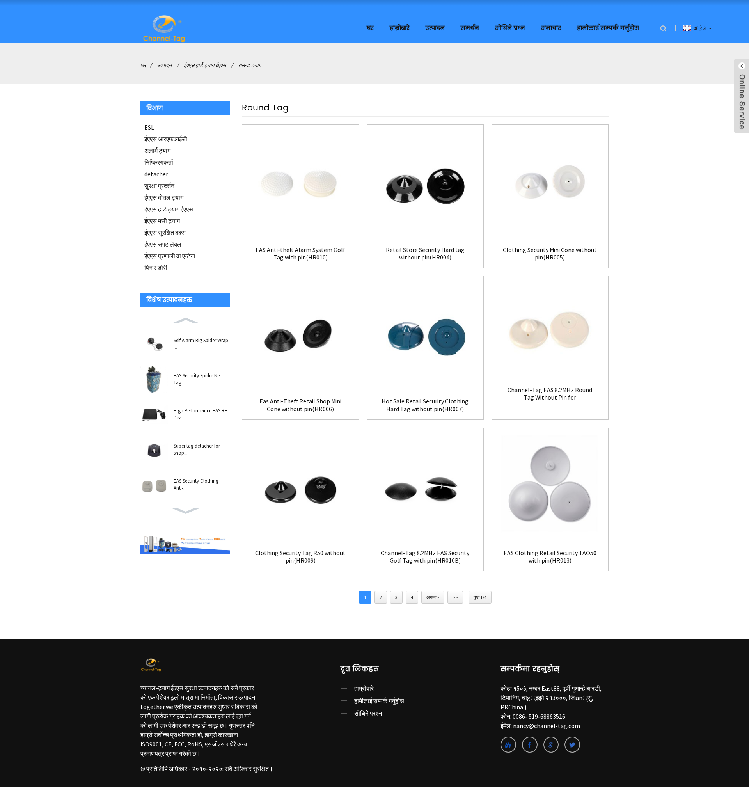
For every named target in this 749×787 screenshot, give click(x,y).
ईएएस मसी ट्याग (162, 221)
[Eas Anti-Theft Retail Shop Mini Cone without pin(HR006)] (300, 334)
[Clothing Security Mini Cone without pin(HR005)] (550, 183)
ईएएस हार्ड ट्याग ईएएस (205, 65)
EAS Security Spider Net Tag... (197, 379)
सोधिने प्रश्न (510, 28)
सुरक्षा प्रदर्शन (159, 186)
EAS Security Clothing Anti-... (196, 484)
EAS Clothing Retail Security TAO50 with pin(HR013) (550, 556)
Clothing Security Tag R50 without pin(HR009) (300, 556)
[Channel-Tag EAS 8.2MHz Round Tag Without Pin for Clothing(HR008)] (550, 328)
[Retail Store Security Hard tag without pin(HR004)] (425, 183)
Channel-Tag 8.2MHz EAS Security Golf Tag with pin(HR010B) (425, 556)
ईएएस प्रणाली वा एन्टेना (169, 256)
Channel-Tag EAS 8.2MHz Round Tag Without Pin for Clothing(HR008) (550, 393)
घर (370, 28)
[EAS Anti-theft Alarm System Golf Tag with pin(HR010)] (300, 183)
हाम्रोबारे (364, 688)
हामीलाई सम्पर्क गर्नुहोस (608, 28)
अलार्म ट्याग (157, 151)
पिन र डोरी (155, 268)
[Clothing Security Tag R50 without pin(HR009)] (300, 486)
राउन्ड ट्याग (249, 65)
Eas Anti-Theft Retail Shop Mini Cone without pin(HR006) (300, 405)
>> (455, 597)
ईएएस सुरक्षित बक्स (165, 232)
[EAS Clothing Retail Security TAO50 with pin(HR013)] (550, 486)
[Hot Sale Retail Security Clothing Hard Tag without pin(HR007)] (425, 334)
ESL (149, 127)
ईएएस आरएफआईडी (165, 139)
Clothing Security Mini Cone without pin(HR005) (550, 253)
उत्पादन (435, 28)
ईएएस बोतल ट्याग (163, 197)
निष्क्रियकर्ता (158, 162)
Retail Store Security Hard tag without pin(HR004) (425, 253)
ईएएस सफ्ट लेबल (162, 244)
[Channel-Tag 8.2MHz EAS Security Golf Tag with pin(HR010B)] (425, 486)
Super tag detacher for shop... (197, 449)
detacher (156, 174)
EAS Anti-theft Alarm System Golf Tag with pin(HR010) (300, 253)
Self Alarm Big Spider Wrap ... (201, 344)
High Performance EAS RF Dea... (200, 414)
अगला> (432, 597)
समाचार (551, 28)
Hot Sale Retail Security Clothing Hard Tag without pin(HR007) (425, 405)
